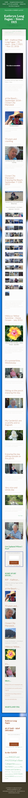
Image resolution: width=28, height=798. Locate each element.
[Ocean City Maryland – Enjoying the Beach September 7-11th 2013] (10, 639)
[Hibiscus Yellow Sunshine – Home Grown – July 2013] (10, 660)
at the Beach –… (12, 588)
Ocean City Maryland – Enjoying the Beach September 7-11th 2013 (13, 179)
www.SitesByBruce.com (13, 789)
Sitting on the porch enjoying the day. (14, 391)
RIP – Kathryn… (12, 579)
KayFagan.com (16, 565)
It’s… (7, 664)
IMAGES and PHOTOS (17, 86)
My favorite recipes (17, 767)
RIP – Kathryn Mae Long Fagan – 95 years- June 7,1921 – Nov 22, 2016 (14, 43)
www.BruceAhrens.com (9, 791)
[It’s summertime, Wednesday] (10, 677)
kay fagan (16, 90)
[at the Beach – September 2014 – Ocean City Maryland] (10, 602)
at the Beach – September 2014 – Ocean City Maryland (13, 101)
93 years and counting (11, 140)
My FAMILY (19, 87)
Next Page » (20, 515)
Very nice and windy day (11, 488)
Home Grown (8, 353)
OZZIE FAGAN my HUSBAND (11, 89)
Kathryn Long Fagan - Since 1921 (14, 19)
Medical (17, 764)
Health (14, 166)
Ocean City (20, 306)
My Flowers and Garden (11, 350)
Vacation (7, 308)
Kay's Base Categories (10, 87)
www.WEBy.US (21, 791)
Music (20, 764)
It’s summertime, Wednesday (12, 361)
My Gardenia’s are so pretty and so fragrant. (13, 422)
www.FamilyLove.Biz (14, 792)
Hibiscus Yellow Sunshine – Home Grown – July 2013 (13, 317)
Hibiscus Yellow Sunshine (14, 351)
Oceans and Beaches (10, 304)
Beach (15, 306)
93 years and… (11, 605)
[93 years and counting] (10, 619)
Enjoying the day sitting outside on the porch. (13, 456)
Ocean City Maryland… (10, 624)
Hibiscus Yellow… (13, 646)
